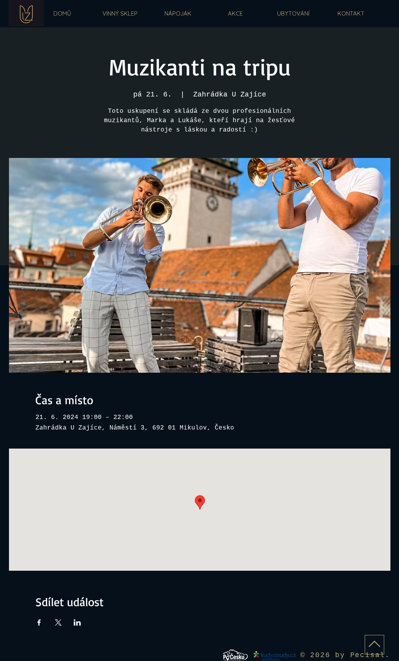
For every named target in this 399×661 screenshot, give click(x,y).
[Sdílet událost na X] (58, 622)
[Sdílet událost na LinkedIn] (77, 622)
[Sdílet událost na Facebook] (39, 622)
